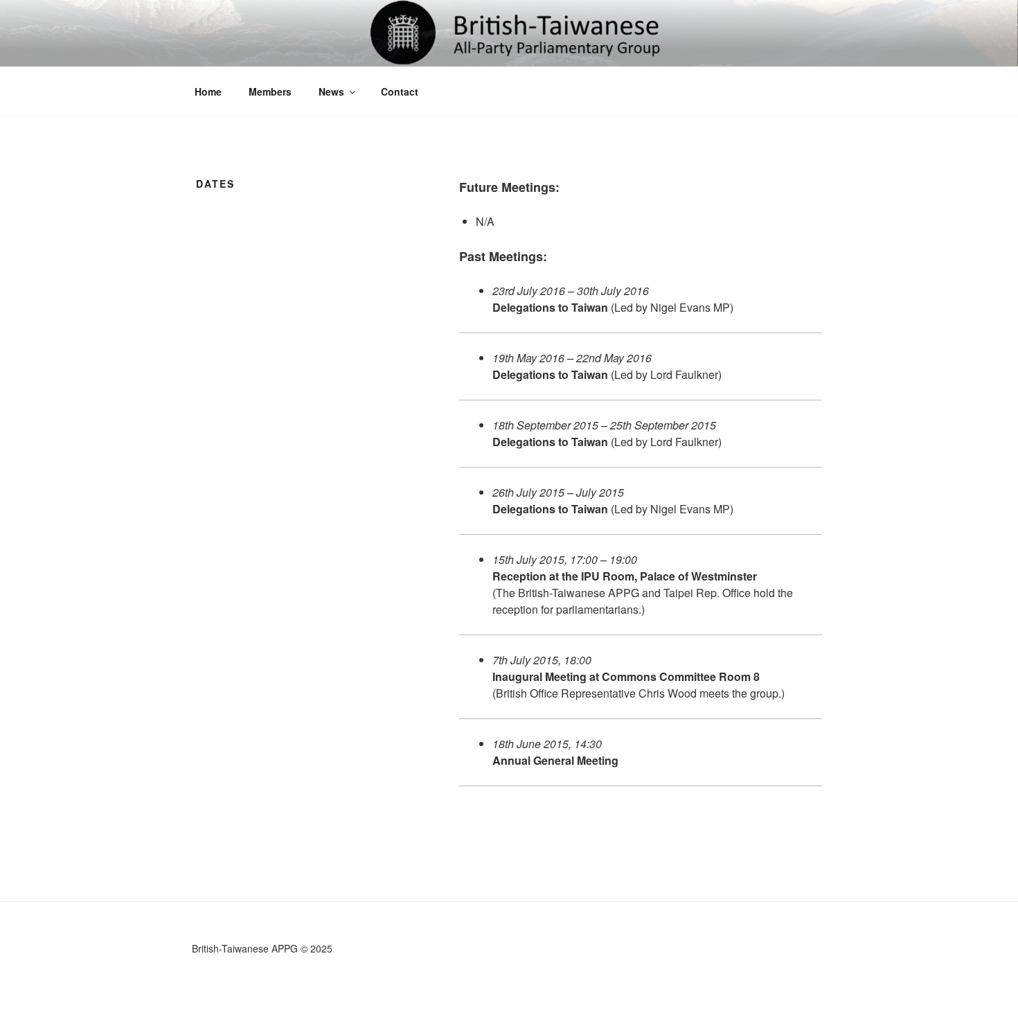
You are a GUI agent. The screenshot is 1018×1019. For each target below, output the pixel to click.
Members (270, 91)
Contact (399, 91)
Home (208, 91)
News (331, 91)
